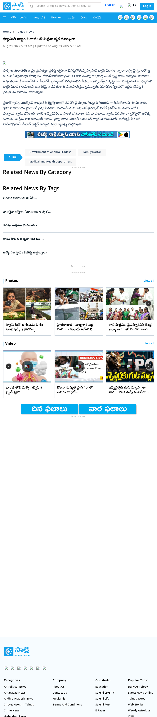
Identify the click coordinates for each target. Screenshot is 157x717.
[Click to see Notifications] (121, 6)
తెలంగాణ (56, 18)
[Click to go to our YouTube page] (145, 17)
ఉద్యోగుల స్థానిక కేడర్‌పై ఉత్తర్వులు (74, 253)
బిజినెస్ (97, 18)
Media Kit (59, 699)
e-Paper (100, 711)
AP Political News (15, 687)
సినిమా (71, 18)
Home (7, 32)
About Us (59, 687)
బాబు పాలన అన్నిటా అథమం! (76, 239)
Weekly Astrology (139, 711)
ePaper (109, 5)
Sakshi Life (102, 699)
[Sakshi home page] (17, 651)
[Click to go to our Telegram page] (37, 668)
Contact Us (60, 693)
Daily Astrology (138, 687)
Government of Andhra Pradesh (50, 152)
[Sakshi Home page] (13, 6)
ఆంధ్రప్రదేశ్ (39, 18)
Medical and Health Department (50, 162)
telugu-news (25, 32)
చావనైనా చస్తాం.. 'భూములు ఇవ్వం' (76, 212)
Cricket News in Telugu (19, 705)
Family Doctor (92, 152)
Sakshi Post (102, 705)
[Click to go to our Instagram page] (139, 17)
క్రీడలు (84, 18)
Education (101, 687)
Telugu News (136, 699)
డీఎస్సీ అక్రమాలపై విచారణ (78, 226)
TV (134, 5)
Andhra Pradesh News (18, 699)
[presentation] (8, 303)
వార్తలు (24, 18)
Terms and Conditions (67, 705)
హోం (13, 18)
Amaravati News (14, 693)
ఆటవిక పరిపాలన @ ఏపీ (74, 198)
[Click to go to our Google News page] (151, 17)
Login (147, 6)
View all (149, 281)
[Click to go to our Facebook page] (120, 17)
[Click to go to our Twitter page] (132, 17)
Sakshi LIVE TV (105, 693)
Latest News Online (140, 693)
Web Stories (136, 705)
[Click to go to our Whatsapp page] (126, 17)
